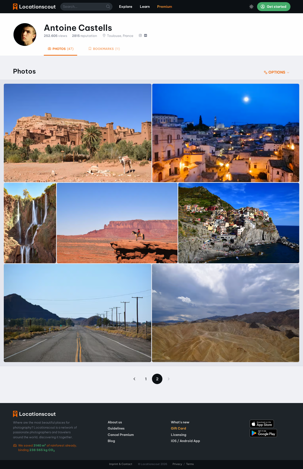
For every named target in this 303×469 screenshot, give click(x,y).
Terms (190, 464)
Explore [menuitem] (125, 6)
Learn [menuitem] (145, 6)
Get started (276, 6)
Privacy (177, 464)
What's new (180, 422)
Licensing (178, 435)
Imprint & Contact (120, 464)
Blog (111, 441)
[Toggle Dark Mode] (251, 6)
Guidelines (116, 428)
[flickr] (145, 36)
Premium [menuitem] (164, 6)
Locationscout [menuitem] (34, 6)
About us (115, 422)
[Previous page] (134, 379)
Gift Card (178, 428)
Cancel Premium (121, 435)
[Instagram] (140, 36)
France (128, 36)
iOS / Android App (185, 441)
